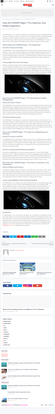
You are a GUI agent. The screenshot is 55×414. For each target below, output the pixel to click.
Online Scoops (4, 355)
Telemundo (6, 334)
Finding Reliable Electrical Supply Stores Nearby (19, 392)
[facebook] (47, 1)
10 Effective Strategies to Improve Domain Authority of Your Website (24, 363)
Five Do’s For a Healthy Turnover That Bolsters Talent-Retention (23, 369)
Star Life (6, 332)
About (12, 1)
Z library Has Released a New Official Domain (27, 273)
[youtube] (37, 285)
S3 (4, 325)
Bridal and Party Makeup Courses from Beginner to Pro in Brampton (23, 309)
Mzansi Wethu (7, 323)
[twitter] (50, 1)
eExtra (5, 338)
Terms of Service (30, 1)
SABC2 (5, 329)
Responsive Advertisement (27, 12)
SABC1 (5, 327)
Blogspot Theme (9, 405)
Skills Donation (4, 354)
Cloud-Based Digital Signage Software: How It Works (9, 273)
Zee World (6, 336)
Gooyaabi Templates (23, 405)
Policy (23, 1)
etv (5, 340)
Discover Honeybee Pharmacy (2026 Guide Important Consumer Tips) (24, 376)
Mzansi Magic (7, 321)
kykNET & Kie (7, 344)
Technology (8, 19)
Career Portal (4, 356)
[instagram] (52, 1)
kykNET (5, 342)
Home (6, 1)
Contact (17, 1)
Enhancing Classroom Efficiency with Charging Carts (44, 273)
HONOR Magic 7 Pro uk (8, 225)
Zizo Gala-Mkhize (6, 29)
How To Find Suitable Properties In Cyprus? (18, 398)
